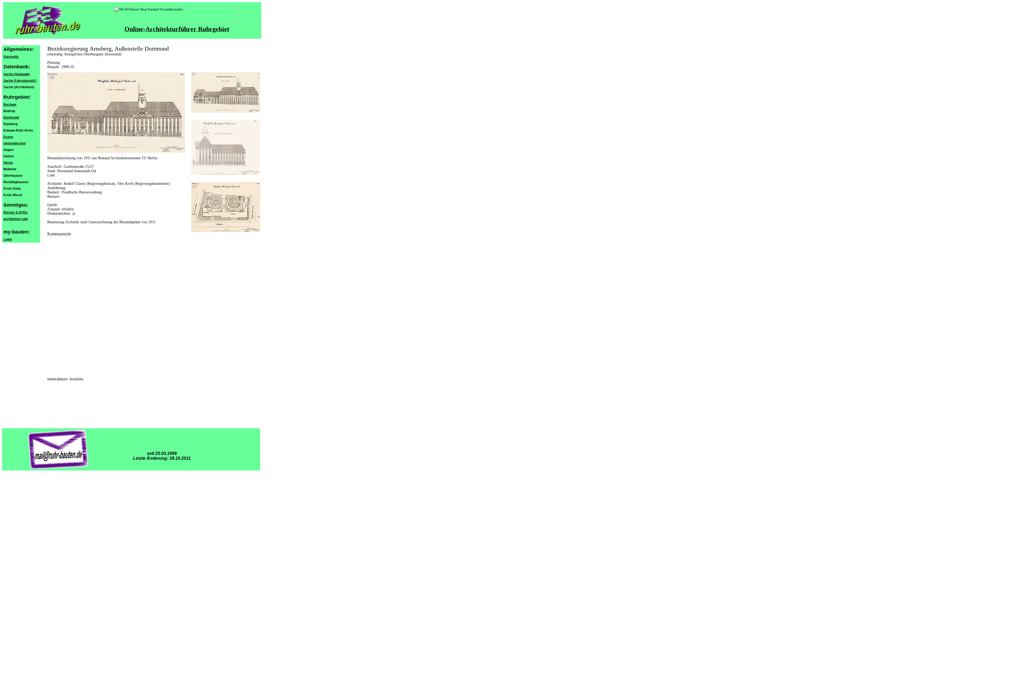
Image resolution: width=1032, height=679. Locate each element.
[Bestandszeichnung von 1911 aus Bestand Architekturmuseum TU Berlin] (225, 112)
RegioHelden (76, 378)
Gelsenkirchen (14, 143)
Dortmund (11, 117)
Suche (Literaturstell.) (20, 81)
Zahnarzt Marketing (57, 378)
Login (7, 239)
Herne (8, 163)
